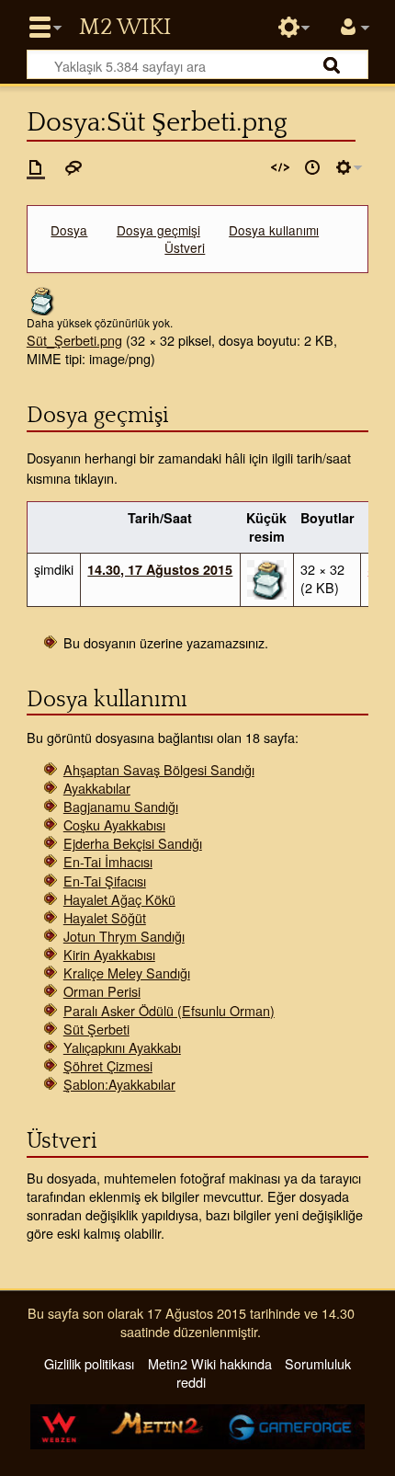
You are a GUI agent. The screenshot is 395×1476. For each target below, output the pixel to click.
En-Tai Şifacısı (104, 880)
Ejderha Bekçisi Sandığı (132, 842)
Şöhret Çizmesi (107, 1065)
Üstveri (184, 247)
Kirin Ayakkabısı (109, 954)
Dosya (69, 230)
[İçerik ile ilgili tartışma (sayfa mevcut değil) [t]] (73, 167)
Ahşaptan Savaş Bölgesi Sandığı (158, 769)
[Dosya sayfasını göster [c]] (36, 167)
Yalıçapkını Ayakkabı (122, 1047)
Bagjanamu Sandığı (120, 806)
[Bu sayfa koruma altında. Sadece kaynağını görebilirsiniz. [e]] (280, 167)
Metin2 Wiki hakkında (210, 1363)
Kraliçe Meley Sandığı (126, 972)
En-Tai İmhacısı (107, 861)
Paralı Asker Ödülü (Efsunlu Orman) (169, 1010)
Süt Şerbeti (96, 1028)
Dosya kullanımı (274, 230)
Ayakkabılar (96, 787)
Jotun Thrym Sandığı (124, 935)
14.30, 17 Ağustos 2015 (159, 569)
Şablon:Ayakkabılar (119, 1083)
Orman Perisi (102, 991)
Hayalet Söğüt (104, 917)
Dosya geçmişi (158, 230)
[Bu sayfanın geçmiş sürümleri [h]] (312, 167)
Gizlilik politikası (89, 1363)
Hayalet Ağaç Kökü (119, 899)
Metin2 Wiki (125, 27)
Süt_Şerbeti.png (74, 339)
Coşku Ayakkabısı (114, 824)
